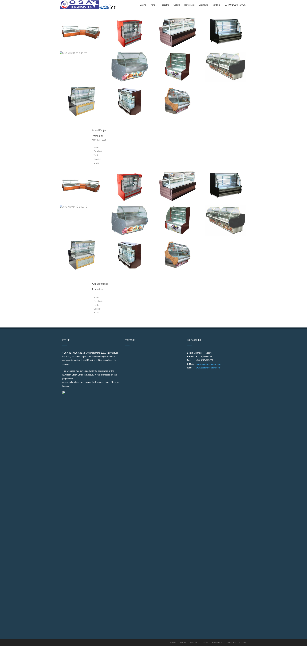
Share (96, 147)
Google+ (97, 159)
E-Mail (96, 163)
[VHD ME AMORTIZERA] (177, 32)
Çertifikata (203, 5)
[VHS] (177, 101)
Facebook (98, 151)
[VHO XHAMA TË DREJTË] (129, 32)
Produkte (165, 5)
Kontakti (216, 5)
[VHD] (81, 101)
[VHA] (81, 32)
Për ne (153, 5)
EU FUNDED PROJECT (235, 5)
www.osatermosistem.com (208, 368)
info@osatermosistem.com (208, 364)
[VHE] (129, 66)
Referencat (189, 5)
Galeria (176, 5)
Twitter (97, 155)
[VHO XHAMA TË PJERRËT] (129, 101)
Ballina (143, 5)
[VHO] (225, 32)
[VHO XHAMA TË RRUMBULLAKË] (177, 66)
